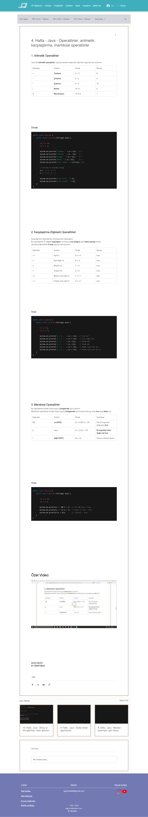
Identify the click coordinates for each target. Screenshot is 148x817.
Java (33, 677)
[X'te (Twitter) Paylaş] (38, 685)
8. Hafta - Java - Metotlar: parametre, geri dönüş (109, 729)
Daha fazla (99, 19)
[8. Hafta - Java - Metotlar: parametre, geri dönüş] (111, 714)
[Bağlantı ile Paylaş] (49, 685)
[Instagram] (119, 791)
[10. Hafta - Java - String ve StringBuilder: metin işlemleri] (36, 714)
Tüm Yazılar (24, 19)
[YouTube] (124, 791)
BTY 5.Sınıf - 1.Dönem (82, 19)
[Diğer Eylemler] (115, 34)
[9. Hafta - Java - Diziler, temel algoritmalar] (74, 714)
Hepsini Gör (124, 700)
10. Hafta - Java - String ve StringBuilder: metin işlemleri (36, 729)
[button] (36, 6)
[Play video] (74, 604)
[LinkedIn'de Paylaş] (44, 685)
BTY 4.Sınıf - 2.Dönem (61, 19)
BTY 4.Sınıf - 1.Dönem (40, 19)
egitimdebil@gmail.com (74, 791)
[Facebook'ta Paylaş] (32, 685)
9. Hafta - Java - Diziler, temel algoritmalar (74, 729)
